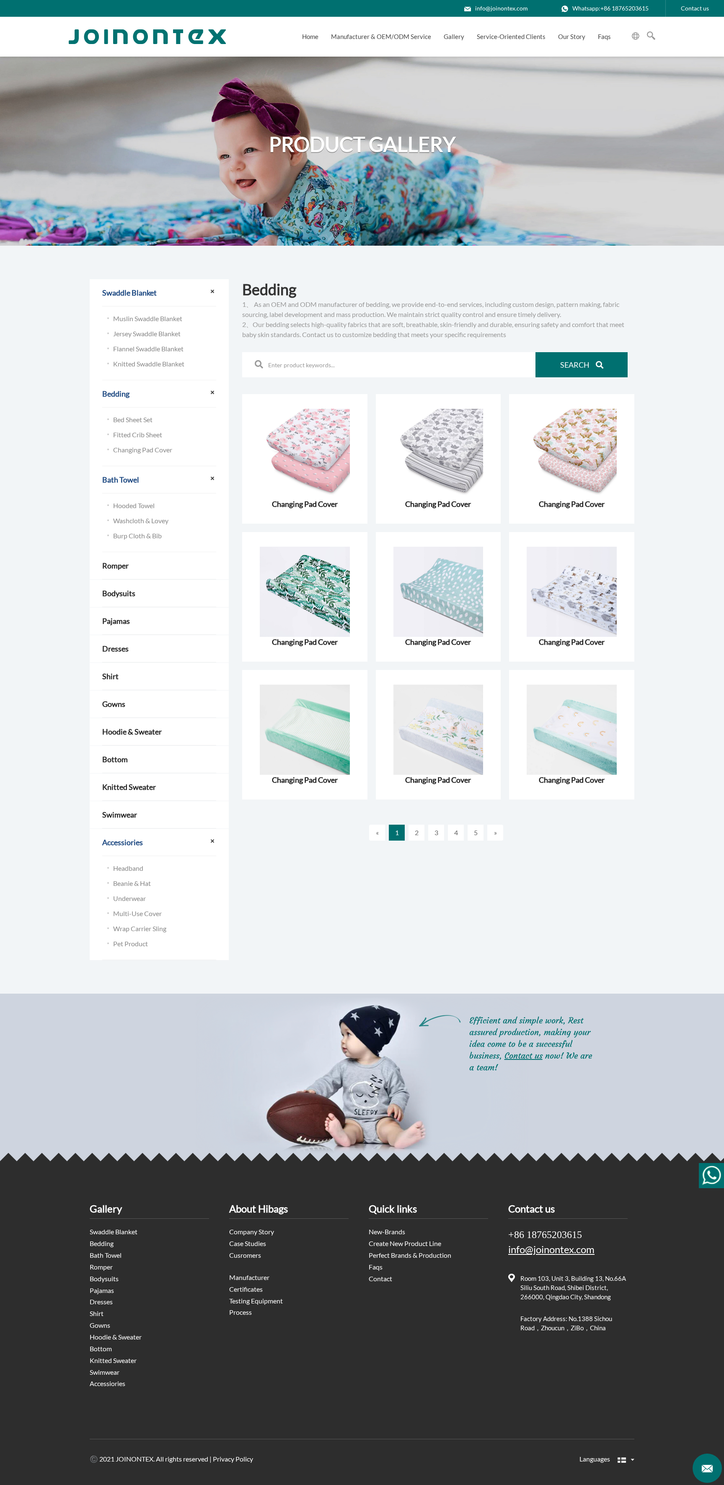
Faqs (604, 36)
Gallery (454, 36)
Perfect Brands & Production (410, 1255)
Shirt (110, 676)
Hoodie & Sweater (132, 731)
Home (310, 36)
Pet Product (130, 944)
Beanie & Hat (132, 883)
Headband (128, 868)
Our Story (571, 36)
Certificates (246, 1289)
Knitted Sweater (129, 787)
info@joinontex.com (501, 8)
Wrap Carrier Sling (139, 928)
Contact (380, 1278)
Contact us (695, 8)
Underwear (129, 898)
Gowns (113, 704)
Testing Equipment (256, 1301)
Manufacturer (249, 1277)
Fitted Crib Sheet (137, 435)
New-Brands (387, 1232)
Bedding (115, 393)
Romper (115, 565)
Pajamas (116, 621)
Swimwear (119, 814)
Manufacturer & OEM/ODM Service (381, 36)
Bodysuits (118, 593)
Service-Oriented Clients (511, 36)
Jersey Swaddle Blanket (147, 334)
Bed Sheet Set (133, 419)
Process (240, 1312)
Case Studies (247, 1243)
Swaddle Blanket (129, 292)
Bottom (115, 759)
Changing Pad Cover (142, 450)
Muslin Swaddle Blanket (147, 318)
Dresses (115, 648)
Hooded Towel (134, 505)
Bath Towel (120, 479)
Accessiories (122, 842)
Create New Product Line (405, 1243)
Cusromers (245, 1255)
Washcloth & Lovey (140, 520)
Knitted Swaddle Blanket (148, 364)
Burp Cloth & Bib (137, 536)
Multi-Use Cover (137, 913)
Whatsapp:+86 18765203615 (610, 8)
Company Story (251, 1232)
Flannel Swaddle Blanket (148, 349)
